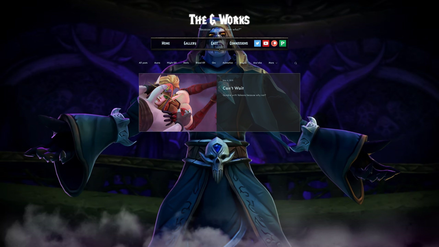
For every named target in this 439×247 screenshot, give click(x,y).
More (271, 63)
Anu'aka (257, 63)
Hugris (243, 63)
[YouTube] (266, 43)
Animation (228, 63)
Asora (157, 63)
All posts (143, 63)
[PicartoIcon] (282, 43)
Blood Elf (200, 63)
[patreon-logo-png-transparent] (274, 43)
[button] (295, 63)
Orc (214, 63)
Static (186, 63)
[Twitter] (257, 43)
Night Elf (171, 63)
